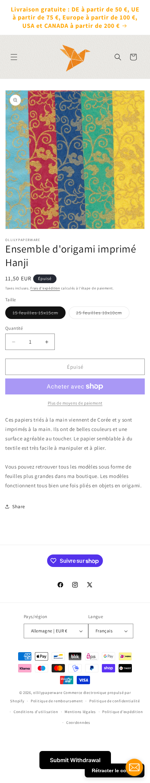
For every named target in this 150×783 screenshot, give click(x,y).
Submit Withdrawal (75, 760)
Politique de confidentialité (114, 700)
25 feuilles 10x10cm (102, 314)
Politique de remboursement (57, 700)
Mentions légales (80, 711)
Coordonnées (78, 722)
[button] (14, 57)
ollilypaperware (47, 692)
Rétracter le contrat (114, 770)
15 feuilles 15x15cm (39, 314)
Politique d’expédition (122, 711)
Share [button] (18, 506)
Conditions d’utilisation (36, 711)
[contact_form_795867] (134, 767)
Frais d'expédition (45, 288)
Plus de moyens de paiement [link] (75, 403)
